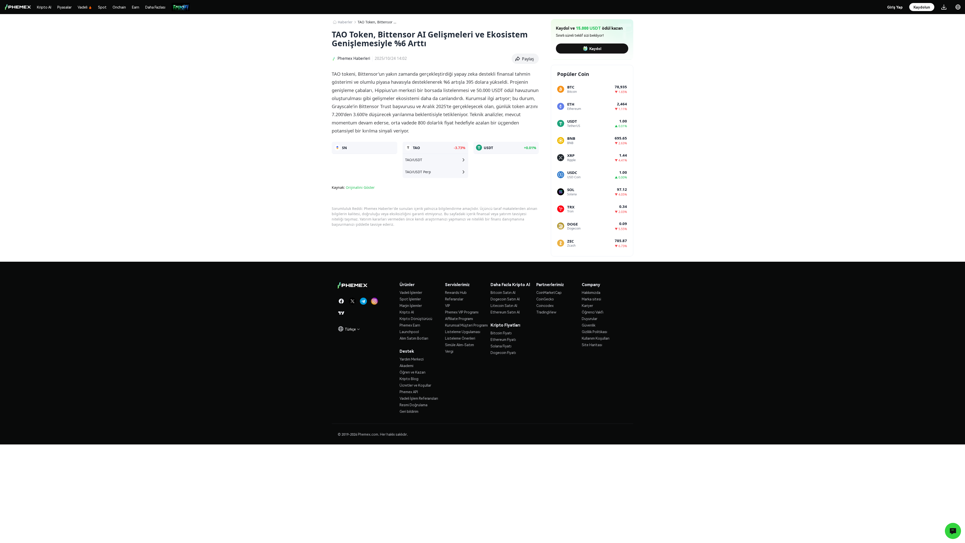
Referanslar (454, 299)
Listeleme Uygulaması (462, 331)
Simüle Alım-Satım (459, 344)
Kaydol (595, 48)
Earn (135, 7)
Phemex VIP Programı (461, 312)
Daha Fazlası (155, 7)
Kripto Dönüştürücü (416, 318)
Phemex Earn (410, 325)
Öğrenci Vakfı (592, 312)
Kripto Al (44, 7)
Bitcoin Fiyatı (501, 333)
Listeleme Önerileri (460, 338)
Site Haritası (592, 344)
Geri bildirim (409, 411)
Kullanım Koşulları (595, 338)
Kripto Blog (409, 378)
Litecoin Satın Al (504, 305)
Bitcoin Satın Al (503, 292)
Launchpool (409, 331)
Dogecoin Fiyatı (503, 352)
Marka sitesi (591, 299)
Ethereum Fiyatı (503, 339)
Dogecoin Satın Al (505, 299)
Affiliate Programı (459, 318)
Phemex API (409, 391)
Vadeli (82, 7)
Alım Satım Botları (414, 338)
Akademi (406, 365)
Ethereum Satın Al (505, 312)
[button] (525, 59)
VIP (447, 305)
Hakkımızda (591, 292)
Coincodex (545, 305)
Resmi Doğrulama (413, 404)
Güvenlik (588, 325)
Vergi (449, 351)
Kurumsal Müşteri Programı (466, 325)
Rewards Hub (456, 292)
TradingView (546, 312)
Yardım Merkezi (412, 359)
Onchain (119, 7)
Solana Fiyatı (501, 346)
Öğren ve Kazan (412, 372)
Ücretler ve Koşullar (415, 385)
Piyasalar (64, 7)
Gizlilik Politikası (594, 331)
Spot (102, 7)
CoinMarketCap (549, 292)
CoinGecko (545, 299)
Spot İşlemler (410, 299)
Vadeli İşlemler (411, 292)
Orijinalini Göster (360, 187)
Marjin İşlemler (411, 305)
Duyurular (589, 318)
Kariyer (587, 305)
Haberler (345, 22)
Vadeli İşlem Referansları (419, 398)
